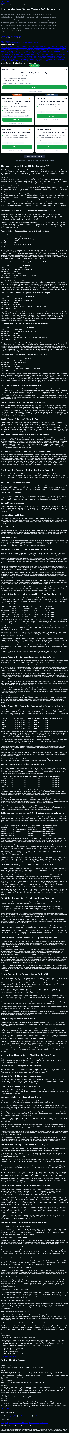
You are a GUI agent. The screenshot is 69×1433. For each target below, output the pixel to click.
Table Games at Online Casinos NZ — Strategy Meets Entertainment (30, 53)
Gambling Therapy (38, 1416)
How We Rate (33, 1423)
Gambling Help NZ (9, 1416)
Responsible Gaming (43, 1423)
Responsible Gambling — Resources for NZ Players (32, 59)
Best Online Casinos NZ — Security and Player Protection (37, 54)
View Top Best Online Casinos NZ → (11, 36)
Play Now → (34, 87)
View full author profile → (8, 1356)
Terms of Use (13, 1423)
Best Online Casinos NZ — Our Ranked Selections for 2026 (49, 46)
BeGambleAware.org (49, 160)
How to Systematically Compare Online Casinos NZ (42, 56)
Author (3, 3)
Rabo (8, 1)
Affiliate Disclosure (22, 1423)
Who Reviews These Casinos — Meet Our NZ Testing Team (37, 57)
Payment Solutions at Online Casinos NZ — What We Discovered (20, 49)
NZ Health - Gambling (24, 1416)
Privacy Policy (5, 1423)
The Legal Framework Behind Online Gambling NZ (16, 46)
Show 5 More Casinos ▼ (34, 156)
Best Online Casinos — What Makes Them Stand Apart (50, 48)
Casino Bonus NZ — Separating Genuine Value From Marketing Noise (29, 51)
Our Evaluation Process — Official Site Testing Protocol (17, 48)
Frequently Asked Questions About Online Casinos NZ (31, 61)
